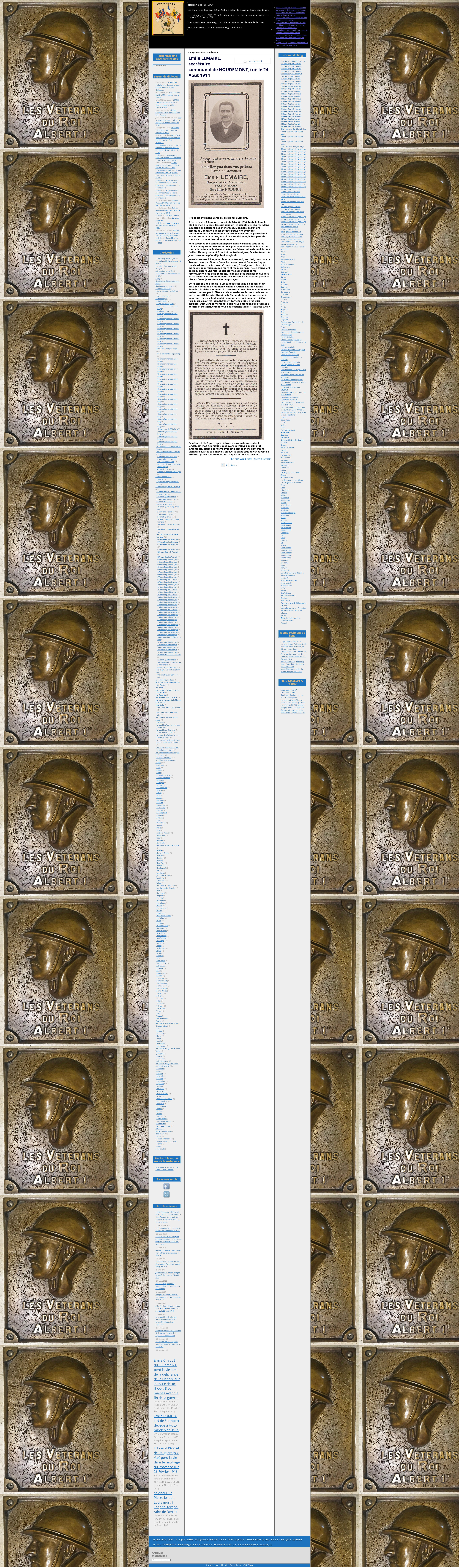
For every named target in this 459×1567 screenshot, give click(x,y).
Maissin (159, 898)
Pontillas (159, 1116)
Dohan (159, 825)
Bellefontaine (161, 788)
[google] (167, 1195)
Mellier (159, 905)
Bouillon (159, 803)
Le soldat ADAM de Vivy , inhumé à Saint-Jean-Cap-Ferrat (273, 1539)
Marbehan (160, 900)
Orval (158, 953)
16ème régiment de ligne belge (293, 184)
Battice (159, 1031)
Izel (157, 870)
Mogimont (160, 913)
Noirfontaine (161, 938)
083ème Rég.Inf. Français (167, 579)
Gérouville (160, 843)
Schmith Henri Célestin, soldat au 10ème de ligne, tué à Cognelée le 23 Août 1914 (168, 1308)
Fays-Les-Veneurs (163, 833)
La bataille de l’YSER (289, 400)
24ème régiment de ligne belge (293, 224)
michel (158, 155)
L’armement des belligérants (292, 332)
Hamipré (159, 858)
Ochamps (160, 941)
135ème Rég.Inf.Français (166, 497)
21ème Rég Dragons (165, 514)
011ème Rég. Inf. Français (167, 544)
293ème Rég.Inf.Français (166, 499)
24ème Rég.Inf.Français (166, 647)
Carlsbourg (160, 808)
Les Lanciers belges (164, 469)
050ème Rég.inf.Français (167, 564)
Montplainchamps (163, 915)
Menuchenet (161, 908)
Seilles (158, 1146)
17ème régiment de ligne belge (293, 186)
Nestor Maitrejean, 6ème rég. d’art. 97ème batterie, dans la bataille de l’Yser (226, 22)
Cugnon (159, 818)
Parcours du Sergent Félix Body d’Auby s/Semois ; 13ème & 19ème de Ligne (168, 157)
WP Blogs (248, 1565)
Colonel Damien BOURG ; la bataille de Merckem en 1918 (168, 202)
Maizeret (284, 578)
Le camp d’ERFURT (173, 215)
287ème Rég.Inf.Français (167, 652)
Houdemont (161, 868)
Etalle (158, 828)
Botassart (160, 800)
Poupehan (160, 966)
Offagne (159, 943)
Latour (159, 883)
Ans (157, 1028)
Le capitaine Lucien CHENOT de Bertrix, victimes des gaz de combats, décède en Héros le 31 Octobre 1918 (228, 16)
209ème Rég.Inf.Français (167, 642)
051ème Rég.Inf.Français (167, 567)
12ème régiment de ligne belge (293, 174)
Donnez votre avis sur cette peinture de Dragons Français (243, 1544)
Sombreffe (160, 1124)
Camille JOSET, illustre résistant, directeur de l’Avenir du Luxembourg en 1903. (291, 37)
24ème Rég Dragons (165, 517)
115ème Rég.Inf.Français (167, 604)
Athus (283, 262)
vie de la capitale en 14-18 (291, 610)
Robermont (160, 1046)
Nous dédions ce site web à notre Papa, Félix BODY (167, 225)
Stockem (159, 998)
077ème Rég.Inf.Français (167, 577)
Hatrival (159, 860)
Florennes (160, 1089)
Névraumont (161, 936)
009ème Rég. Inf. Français (291, 69)
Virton (158, 1011)
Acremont (160, 765)
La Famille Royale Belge (165, 680)
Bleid (158, 795)
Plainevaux (160, 961)
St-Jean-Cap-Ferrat (163, 757)
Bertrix (159, 790)
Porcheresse (161, 963)
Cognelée (160, 1083)
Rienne (158, 1136)
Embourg (160, 1033)
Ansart (159, 770)
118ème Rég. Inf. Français (167, 612)
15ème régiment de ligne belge (293, 181)
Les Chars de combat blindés (169, 707)
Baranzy (159, 780)
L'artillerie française (164, 504)
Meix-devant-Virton (163, 1131)
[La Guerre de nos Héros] (168, 18)
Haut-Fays (160, 863)
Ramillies (160, 1058)
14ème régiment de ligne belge (293, 179)
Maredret (160, 1104)
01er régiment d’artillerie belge (293, 129)
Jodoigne (159, 1053)
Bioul (283, 312)
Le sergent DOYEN (288, 692)
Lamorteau (160, 880)
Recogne (159, 968)
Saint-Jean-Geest (163, 1061)
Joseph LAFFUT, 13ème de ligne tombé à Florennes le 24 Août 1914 (168, 1275)
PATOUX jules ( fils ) (163, 170)
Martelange (161, 903)
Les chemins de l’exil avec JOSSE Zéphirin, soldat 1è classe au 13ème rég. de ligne (229, 9)
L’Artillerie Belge (287, 337)
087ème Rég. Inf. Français (167, 582)
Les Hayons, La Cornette (165, 888)
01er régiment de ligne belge (169, 354)
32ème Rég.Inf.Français (166, 660)
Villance (284, 613)
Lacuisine (160, 878)
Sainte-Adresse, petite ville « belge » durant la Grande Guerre (167, 165)
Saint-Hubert (161, 981)
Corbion (159, 815)
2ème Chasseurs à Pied (290, 229)
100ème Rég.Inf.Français (167, 584)
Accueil (284, 623)
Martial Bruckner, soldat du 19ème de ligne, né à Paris (215, 27)
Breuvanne (160, 805)
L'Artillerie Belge (162, 311)
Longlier (159, 895)
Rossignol (160, 978)
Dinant (159, 1086)
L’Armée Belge (286, 334)
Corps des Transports (165, 304)
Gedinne (284, 435)
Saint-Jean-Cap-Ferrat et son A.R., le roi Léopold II (219, 1539)
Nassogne (160, 928)
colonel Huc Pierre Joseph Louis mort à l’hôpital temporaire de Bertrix (168, 1252)
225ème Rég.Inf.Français (167, 645)
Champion (160, 1081)
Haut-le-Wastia (162, 1094)
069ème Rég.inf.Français (167, 574)
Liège (158, 1038)
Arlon (158, 772)
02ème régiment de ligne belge (293, 149)
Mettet (159, 1111)
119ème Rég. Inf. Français (167, 614)
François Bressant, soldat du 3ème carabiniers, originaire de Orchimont (168, 1297)
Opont (158, 946)
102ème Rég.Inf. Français (167, 589)
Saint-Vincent (161, 986)
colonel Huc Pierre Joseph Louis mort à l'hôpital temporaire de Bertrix (166, 1502)
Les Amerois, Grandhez (165, 885)
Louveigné (160, 1043)
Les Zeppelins (162, 296)
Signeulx (159, 993)
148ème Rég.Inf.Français (167, 627)
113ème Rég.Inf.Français (165, 258)
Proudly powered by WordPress (220, 1565)
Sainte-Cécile (161, 988)
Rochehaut (160, 973)
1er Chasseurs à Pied (165, 462)
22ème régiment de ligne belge (293, 219)
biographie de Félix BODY (200, 4)
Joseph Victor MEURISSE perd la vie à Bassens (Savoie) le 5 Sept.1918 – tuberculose (168, 1333)
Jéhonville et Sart (163, 875)
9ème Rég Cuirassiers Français (293, 247)
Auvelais (159, 1073)
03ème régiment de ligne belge (293, 151)
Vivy (158, 1013)
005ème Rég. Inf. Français (167, 539)
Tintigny (159, 1003)
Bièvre (158, 793)
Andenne (160, 1068)
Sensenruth (160, 1149)
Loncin (159, 1041)
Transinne (160, 1008)
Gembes (159, 840)
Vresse (159, 1016)
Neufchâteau (161, 930)
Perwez (159, 1056)
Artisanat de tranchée (164, 271)
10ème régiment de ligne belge (293, 169)
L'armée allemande (163, 288)
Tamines (284, 598)
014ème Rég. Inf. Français (167, 549)
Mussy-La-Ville (162, 925)
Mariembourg (161, 1106)
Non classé (160, 1134)
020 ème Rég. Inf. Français (167, 552)
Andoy (283, 304)
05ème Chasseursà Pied (167, 459)
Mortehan (160, 918)
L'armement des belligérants (167, 291)
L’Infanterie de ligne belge (291, 339)
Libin (158, 890)
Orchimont (160, 948)
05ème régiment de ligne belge (293, 156)
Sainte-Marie (161, 991)
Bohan (159, 798)
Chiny (158, 278)
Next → (233, 465)
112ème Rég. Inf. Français (167, 602)
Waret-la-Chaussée (164, 1126)
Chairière (160, 810)
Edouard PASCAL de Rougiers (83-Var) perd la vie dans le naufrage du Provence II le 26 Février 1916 (291, 25)
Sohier (159, 996)
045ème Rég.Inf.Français (167, 559)
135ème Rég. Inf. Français (167, 625)
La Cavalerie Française (165, 512)
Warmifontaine (162, 1018)
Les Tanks (160, 705)
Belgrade (160, 1076)
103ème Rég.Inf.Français (167, 592)
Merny (159, 910)
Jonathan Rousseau (163, 145)
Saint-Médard (161, 983)
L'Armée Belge (161, 298)
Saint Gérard (161, 1119)
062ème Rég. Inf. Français (291, 81)
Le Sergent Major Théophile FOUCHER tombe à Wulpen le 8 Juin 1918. (168, 1344)
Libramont (160, 893)
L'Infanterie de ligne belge (166, 349)
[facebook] (167, 1186)
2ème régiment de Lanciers (292, 234)
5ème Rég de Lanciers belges (169, 472)
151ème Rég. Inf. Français (167, 632)
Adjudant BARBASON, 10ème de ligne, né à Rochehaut (168, 95)
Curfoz (159, 820)
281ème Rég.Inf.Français (167, 650)
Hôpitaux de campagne (165, 286)
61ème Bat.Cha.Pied (164, 502)
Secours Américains (163, 1139)
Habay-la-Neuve (162, 853)
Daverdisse (160, 823)
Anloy (158, 767)
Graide (159, 850)
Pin (157, 958)
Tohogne (159, 1006)
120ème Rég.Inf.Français (167, 617)
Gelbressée (160, 1091)
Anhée (159, 1071)
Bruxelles (160, 722)
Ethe (158, 830)
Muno (158, 920)
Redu (158, 971)
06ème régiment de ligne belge (293, 159)
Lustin (158, 1096)
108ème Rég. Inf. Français (167, 597)
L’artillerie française (288, 352)
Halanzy (159, 855)
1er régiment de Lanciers (291, 232)
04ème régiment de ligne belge (293, 154)
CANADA (159, 479)
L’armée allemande (288, 329)
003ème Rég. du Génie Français (293, 61)
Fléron (158, 1036)
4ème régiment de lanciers (291, 239)
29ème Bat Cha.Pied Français (169, 655)
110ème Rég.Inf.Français (167, 599)
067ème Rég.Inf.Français (167, 572)
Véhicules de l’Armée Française (293, 608)
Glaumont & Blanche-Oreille (167, 845)
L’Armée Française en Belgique (293, 349)
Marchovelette (162, 1101)
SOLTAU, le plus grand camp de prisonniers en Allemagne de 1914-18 (168, 233)
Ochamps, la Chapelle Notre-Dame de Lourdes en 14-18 (167, 130)
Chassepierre (161, 813)
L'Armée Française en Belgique (168, 487)
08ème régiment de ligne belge (293, 164)
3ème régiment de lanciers (291, 237)
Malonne (159, 1129)
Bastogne (160, 783)
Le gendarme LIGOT (289, 690)
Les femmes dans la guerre (166, 697)
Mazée (159, 1109)
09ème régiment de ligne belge (293, 166)
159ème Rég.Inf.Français (167, 635)
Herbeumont (161, 865)
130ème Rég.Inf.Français (167, 622)
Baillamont (285, 267)
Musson (159, 923)
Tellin (158, 1001)
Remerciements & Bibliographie (293, 603)
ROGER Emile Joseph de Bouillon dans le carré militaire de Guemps (168, 1286)
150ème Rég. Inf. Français (167, 630)
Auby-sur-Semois (163, 778)
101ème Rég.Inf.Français (167, 587)
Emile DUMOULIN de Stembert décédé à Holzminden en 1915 (166, 1423)
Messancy (285, 507)
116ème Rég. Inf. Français (167, 607)
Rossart (159, 976)
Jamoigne (160, 873)
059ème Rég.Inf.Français (167, 569)
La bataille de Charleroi (165, 730)
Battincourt (160, 785)
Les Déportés (161, 695)
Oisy (282, 535)
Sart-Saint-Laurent (163, 1121)
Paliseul (159, 956)
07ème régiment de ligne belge (293, 161)
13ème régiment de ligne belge (293, 176)
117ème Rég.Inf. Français (167, 609)
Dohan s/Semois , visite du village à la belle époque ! (168, 112)
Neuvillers (160, 933)
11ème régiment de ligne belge (293, 171)
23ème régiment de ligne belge (293, 222)
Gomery (284, 442)
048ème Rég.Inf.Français (167, 562)
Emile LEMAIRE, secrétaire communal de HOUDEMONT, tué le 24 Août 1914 (228, 66)
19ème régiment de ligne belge (293, 217)
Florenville (160, 835)
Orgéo (158, 951)
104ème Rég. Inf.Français (167, 594)
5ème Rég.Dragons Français (168, 524)
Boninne (159, 1078)
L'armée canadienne (164, 477)
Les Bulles (160, 687)
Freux (158, 838)
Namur (159, 1114)
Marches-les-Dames (164, 1099)
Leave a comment (263, 459)
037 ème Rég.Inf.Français (167, 557)
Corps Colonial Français (166, 667)
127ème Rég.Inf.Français (167, 620)
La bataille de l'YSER (164, 732)
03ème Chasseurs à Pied (167, 456)
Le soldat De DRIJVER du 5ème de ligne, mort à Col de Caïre (183, 1544)
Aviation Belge (162, 301)
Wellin (158, 1021)
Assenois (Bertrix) (163, 775)
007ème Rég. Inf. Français (167, 542)
